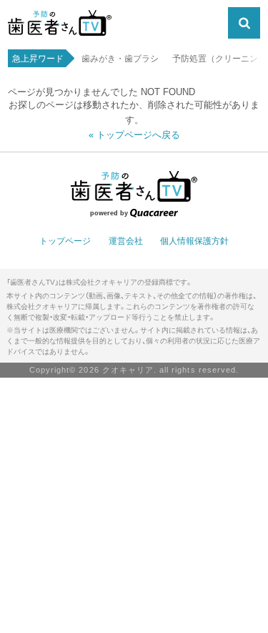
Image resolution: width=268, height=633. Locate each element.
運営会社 (126, 241)
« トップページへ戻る (134, 134)
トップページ (65, 241)
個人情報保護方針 (194, 241)
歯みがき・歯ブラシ (120, 59)
